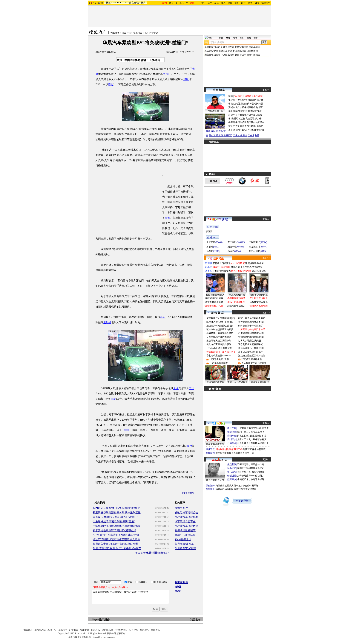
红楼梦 (260, 263)
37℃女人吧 (254, 251)
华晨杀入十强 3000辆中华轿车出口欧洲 (115, 544)
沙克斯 (209, 231)
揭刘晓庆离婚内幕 (236, 298)
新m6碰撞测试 (183, 539)
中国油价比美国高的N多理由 (249, 122)
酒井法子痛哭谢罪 (260, 382)
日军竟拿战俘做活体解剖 (218, 337)
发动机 (107, 322)
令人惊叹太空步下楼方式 (254, 363)
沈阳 (166, 74)
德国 (127, 430)
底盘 (167, 217)
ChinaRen (116, 2)
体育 (171, 2)
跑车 (162, 317)
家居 (216, 2)
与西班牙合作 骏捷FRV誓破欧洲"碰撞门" (116, 508)
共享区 (208, 270)
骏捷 (186, 79)
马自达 (212, 135)
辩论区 (178, 591)
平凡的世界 (246, 267)
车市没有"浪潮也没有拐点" (248, 111)
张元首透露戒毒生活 (252, 359)
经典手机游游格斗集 (241, 270)
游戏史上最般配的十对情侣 (251, 355)
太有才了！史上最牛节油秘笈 (251, 439)
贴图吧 (209, 251)
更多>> (266, 90)
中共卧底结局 (227, 54)
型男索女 (231, 479)
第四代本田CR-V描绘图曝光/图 (248, 129)
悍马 (220, 131)
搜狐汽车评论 (140, 33)
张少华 (231, 100)
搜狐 (108, 2)
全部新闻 (144, 629)
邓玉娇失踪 (228, 47)
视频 (230, 2)
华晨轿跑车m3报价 (185, 548)
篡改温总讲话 (225, 51)
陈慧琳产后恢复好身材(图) (219, 322)
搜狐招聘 (62, 629)
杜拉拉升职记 (238, 263)
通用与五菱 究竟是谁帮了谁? (248, 118)
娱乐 (182, 2)
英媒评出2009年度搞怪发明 (250, 468)
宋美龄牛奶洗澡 (212, 54)
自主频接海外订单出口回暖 (248, 115)
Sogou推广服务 (101, 619)
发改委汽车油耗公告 (186, 512)
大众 (176, 388)
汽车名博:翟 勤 (215, 111)
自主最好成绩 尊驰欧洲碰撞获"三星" (114, 521)
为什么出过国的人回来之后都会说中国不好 (237, 485)
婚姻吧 (231, 251)
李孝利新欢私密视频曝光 (250, 344)
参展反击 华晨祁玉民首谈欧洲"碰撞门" (115, 517)
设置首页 (28, 629)
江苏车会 (231, 443)
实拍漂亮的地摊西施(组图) (251, 337)
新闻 (221, 38)
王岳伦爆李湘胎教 (219, 363)
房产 (210, 2)
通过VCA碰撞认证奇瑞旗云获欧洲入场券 (116, 539)
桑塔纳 (243, 135)
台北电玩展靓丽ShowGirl (218, 355)
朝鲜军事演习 (241, 47)
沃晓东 (231, 107)
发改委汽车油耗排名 (186, 517)
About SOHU (121, 629)
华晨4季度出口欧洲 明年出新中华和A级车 (117, 548)
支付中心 (51, 629)
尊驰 (110, 84)
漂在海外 (210, 485)
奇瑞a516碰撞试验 (185, 535)
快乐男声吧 (254, 242)
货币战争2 (257, 267)
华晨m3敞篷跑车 (184, 544)
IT (198, 2)
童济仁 (231, 126)
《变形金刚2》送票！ (220, 359)
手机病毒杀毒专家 (222, 270)
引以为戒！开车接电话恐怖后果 (253, 443)
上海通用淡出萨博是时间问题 (248, 103)
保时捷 (214, 131)
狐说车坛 (231, 428)
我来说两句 (172, 52)
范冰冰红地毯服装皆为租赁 (219, 329)
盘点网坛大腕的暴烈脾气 (218, 340)
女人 (223, 2)
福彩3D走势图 (259, 270)
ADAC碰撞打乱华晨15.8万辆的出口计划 (116, 535)
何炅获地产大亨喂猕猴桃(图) (220, 318)
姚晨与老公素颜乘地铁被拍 (219, 333)
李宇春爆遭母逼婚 (214, 302)
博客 (250, 2)
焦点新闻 (231, 464)
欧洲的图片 (181, 508)
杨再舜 (231, 122)
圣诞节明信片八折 (214, 305)
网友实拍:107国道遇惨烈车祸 (251, 435)
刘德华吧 (232, 246)
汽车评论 (126, 33)
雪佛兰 (236, 135)
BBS (257, 2)
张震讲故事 (251, 263)
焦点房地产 (134, 2)
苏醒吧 (209, 246)
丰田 (191, 388)
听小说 (208, 267)
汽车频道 (115, 33)
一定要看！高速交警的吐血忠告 (253, 428)
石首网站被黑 (211, 51)
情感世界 (231, 475)
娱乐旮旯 (231, 472)
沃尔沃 (219, 127)
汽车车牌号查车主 (185, 521)
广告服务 (73, 629)
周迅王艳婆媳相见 (236, 302)
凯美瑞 (219, 135)
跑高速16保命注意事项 (254, 449)
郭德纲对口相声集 (222, 263)
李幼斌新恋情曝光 (259, 298)
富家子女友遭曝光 (215, 443)
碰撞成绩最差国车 (185, 530)
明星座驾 (231, 432)
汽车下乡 (210, 127)
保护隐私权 (107, 629)
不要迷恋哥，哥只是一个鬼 (250, 464)
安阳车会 (231, 435)
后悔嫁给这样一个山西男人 (250, 475)
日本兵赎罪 (254, 47)
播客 (236, 2)
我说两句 (265, 2)
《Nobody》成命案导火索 (219, 348)
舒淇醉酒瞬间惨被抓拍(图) (251, 333)
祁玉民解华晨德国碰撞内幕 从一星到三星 (117, 512)
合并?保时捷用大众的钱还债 (249, 100)
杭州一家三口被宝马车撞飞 (250, 432)
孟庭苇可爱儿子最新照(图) (251, 348)
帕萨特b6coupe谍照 (215, 119)
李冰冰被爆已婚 (237, 295)
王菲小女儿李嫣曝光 (237, 382)
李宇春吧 (232, 242)
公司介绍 (133, 629)
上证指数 (210, 242)
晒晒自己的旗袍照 (225, 489)
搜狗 (143, 2)
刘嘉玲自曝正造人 (236, 305)
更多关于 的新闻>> (152, 552)
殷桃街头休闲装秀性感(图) (219, 325)
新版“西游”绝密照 (215, 382)
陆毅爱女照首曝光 (259, 302)
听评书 (208, 263)
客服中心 (84, 629)
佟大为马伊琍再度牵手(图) (251, 322)
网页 (228, 38)
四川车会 (231, 439)
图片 (249, 38)
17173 (125, 2)
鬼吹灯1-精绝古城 (221, 267)
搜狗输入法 (40, 629)
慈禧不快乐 (240, 54)
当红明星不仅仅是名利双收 (250, 472)
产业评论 (153, 33)
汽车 (203, 2)
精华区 (178, 586)
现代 (189, 445)
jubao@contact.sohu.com (104, 637)
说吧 (256, 38)
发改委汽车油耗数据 (186, 526)
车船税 (221, 123)
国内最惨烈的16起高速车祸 (229, 449)
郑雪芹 (231, 115)
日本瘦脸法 (252, 51)
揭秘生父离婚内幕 (259, 295)
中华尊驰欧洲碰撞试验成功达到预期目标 (116, 526)
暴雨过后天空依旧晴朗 (245, 489)
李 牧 (230, 118)
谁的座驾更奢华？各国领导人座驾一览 (235, 453)
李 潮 (230, 103)
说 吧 (225, 219)
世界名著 (235, 267)
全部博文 (155, 629)
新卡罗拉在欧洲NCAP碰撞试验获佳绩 (114, 530)
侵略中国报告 (253, 54)
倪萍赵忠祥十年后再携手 (250, 325)
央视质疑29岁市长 (214, 47)
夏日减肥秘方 (239, 51)
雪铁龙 (251, 135)
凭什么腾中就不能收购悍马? (249, 107)
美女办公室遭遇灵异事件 (218, 344)
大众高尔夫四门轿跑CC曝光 (249, 126)
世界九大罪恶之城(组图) (250, 340)
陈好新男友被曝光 (259, 305)
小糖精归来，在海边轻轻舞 (250, 479)
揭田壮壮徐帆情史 (215, 295)
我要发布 (195, 619)
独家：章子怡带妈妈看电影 (251, 318)
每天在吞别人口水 (215, 480)
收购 (257, 135)
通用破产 (227, 135)
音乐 (242, 38)
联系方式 (95, 629)
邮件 (243, 2)
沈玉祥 (231, 111)
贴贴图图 (231, 468)
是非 (230, 129)
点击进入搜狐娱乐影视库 (250, 352)
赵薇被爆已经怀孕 (214, 298)
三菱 (113, 398)
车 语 (230, 96)
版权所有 (120, 633)
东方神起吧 (254, 246)
